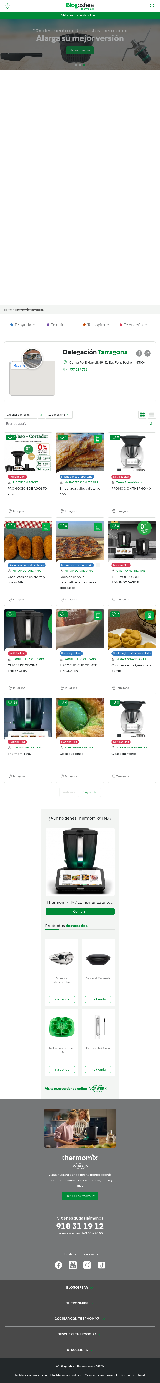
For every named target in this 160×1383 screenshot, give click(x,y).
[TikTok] (101, 1265)
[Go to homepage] (80, 6)
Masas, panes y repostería (76, 476)
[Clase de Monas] (80, 722)
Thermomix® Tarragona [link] (29, 309)
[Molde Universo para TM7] (62, 1027)
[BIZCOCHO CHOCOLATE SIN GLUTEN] (80, 633)
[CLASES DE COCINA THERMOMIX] (28, 633)
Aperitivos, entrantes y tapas (26, 565)
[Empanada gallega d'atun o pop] (80, 457)
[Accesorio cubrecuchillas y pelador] (62, 957)
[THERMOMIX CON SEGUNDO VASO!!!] (132, 545)
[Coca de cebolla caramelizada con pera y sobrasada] (80, 545)
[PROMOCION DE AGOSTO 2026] (28, 457)
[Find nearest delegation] (7, 6)
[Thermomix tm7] (28, 722)
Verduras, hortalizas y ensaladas (132, 653)
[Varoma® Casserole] (98, 957)
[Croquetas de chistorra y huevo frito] (28, 545)
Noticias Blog (17, 476)
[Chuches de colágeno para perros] (132, 633)
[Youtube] (73, 1265)
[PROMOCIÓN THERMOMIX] (132, 457)
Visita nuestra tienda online (78, 15)
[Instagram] (87, 1265)
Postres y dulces (71, 653)
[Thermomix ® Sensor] (98, 1027)
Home (8, 309)
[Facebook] (58, 1265)
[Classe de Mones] (132, 722)
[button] (152, 6)
